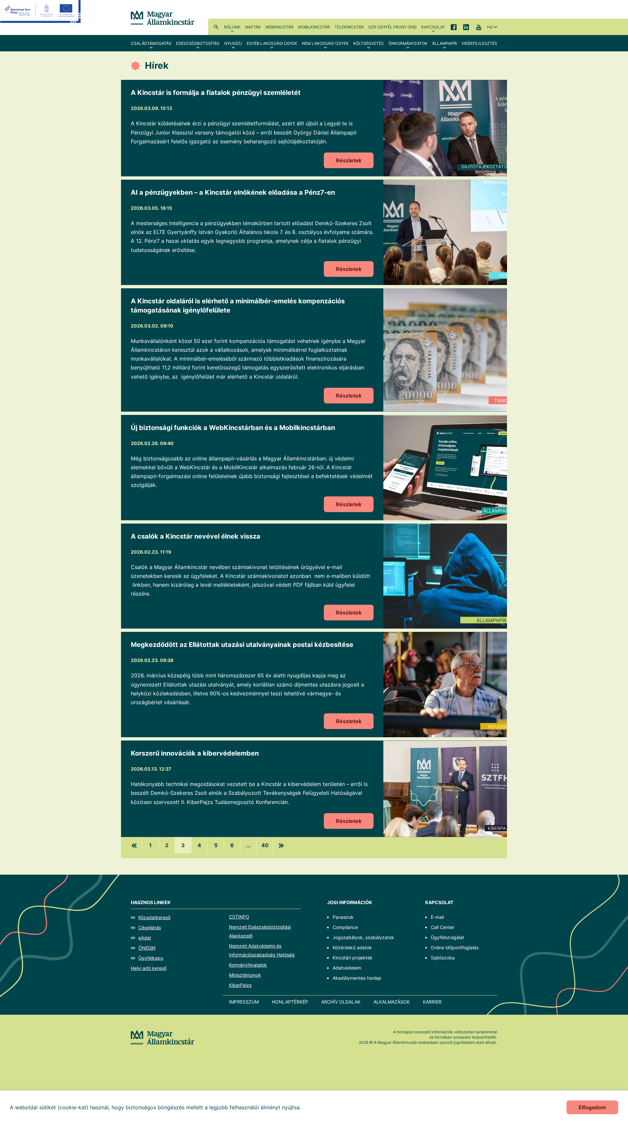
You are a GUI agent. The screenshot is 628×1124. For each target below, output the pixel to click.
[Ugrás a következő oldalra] (281, 845)
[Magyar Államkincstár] (162, 17)
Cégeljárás (149, 927)
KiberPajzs (240, 985)
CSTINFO (239, 916)
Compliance (345, 927)
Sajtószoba (443, 957)
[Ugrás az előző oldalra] (134, 845)
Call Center (442, 927)
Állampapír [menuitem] (444, 43)
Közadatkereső (154, 917)
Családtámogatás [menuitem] (151, 43)
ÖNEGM (146, 948)
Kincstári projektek (353, 957)
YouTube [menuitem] (478, 27)
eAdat (144, 937)
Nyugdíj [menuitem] (233, 43)
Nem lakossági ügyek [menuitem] (325, 43)
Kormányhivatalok (248, 965)
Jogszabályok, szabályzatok (363, 937)
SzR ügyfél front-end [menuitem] (392, 27)
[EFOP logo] (40, 16)
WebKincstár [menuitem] (279, 27)
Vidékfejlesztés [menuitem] (479, 43)
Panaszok (343, 917)
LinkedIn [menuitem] (466, 27)
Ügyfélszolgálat (447, 937)
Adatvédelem (347, 968)
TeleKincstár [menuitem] (349, 27)
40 (265, 845)
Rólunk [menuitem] (232, 27)
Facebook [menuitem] (453, 27)
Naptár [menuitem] (253, 27)
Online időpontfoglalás (455, 947)
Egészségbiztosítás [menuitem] (197, 43)
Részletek (348, 160)
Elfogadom (592, 1107)
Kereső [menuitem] (216, 27)
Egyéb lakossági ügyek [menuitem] (272, 43)
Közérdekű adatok (352, 947)
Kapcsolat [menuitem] (433, 27)
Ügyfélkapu (150, 958)
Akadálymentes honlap (357, 978)
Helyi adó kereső (148, 968)
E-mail (437, 917)
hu (490, 27)
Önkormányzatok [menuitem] (408, 43)
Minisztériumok (245, 975)
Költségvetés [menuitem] (368, 43)
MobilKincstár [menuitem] (314, 27)
